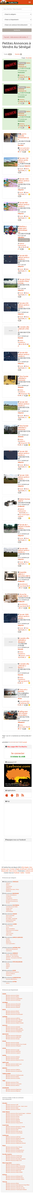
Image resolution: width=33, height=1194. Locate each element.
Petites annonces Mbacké (13, 1007)
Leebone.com (29, 871)
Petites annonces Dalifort (13, 1164)
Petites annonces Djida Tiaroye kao (16, 1166)
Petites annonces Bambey (13, 1005)
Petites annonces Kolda (13, 1042)
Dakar (27, 192)
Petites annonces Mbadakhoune (15, 1030)
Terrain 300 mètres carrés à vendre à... (23, 404)
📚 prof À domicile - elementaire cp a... (23, 136)
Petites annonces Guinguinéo (14, 1031)
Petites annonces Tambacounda (15, 1075)
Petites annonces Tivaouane (14, 1083)
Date (30, 58)
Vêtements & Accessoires (12, 972)
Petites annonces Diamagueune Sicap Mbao (18, 1184)
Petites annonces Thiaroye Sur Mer (16, 1188)
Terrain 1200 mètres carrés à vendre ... (23, 477)
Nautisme (8, 891)
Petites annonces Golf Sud (13, 1136)
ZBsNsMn (20, 387)
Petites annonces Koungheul (14, 1021)
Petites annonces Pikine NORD (15, 1172)
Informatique (9, 911)
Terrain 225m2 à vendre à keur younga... (24, 281)
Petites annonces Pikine (13, 996)
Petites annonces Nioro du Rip (14, 1028)
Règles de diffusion (21, 869)
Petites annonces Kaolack (13, 1026)
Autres (7, 983)
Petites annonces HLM (12, 1129)
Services (21, 75)
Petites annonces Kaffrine (13, 1018)
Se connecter (17, 753)
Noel (7, 968)
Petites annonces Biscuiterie (14, 1128)
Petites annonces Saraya (13, 1038)
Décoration (9, 917)
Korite (7, 963)
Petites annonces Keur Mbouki (14, 1019)
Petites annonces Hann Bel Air (14, 1131)
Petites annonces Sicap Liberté (15, 1122)
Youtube (27, 872)
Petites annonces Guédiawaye (14, 998)
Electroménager (10, 915)
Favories (18, 54)
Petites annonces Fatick (13, 1011)
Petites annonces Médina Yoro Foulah (16, 1044)
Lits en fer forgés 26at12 (23, 595)
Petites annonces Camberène (14, 1155)
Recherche (17, 30)
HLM (21, 344)
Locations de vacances (12, 899)
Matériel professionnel (12, 949)
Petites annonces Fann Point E (14, 1114)
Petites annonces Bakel (13, 1076)
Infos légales (25, 867)
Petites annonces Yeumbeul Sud (15, 1151)
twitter (22, 872)
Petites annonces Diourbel (14, 1004)
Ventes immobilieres (11, 895)
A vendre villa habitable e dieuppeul (23, 640)
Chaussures (9, 975)
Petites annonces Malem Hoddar (15, 1022)
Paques (8, 966)
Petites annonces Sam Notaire (14, 1141)
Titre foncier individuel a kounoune (23, 378)
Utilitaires (8, 887)
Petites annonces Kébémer (14, 1051)
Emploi (8, 938)
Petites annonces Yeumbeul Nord (15, 1150)
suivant (25, 742)
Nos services (13, 871)
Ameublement (23, 584)
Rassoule (20, 338)
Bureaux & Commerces (12, 901)
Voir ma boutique (24, 240)
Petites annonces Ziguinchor (14, 1089)
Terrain (21, 168)
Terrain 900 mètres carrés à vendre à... (23, 204)
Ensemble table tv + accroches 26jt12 (24, 574)
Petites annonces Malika (13, 1148)
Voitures (8, 883)
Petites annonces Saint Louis (14, 1064)
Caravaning (9, 886)
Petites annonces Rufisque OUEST (15, 1179)
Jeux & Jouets (9, 933)
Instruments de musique (12, 930)
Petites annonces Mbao (13, 1183)
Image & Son (9, 908)
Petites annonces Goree (13, 1118)
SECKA (20, 698)
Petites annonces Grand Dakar (15, 1132)
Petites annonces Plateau (13, 1121)
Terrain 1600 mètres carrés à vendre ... (23, 616)
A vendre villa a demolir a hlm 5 (23, 328)
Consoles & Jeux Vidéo (12, 906)
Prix (27, 58)
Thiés (26, 628)
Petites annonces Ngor (13, 1107)
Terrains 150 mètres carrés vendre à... (23, 160)
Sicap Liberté (22, 586)
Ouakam (21, 77)
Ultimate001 (21, 722)
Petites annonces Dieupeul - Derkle (16, 1126)
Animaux (8, 959)
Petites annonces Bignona (13, 1091)
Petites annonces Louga (13, 1049)
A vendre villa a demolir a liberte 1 (23, 665)
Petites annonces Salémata (14, 1037)
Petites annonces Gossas (13, 1012)
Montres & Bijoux (10, 973)
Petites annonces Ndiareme (14, 1140)
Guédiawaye (23, 703)
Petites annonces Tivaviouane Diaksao (17, 1189)
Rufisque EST (24, 393)
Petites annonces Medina (13, 1119)
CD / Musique (9, 925)
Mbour (27, 168)
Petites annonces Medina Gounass (15, 1138)
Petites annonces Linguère (14, 1052)
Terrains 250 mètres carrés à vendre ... (23, 305)
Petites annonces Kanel (13, 1058)
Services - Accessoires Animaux (14, 957)
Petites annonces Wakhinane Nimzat (16, 1143)
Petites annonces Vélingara (14, 1045)
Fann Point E (22, 727)
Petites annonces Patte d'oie (14, 1160)
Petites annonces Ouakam (13, 1109)
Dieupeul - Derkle (25, 655)
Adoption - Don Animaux (12, 956)
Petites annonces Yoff (12, 1104)
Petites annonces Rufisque (14, 1000)
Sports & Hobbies (10, 928)
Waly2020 (27, 166)
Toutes (7, 54)
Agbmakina (21, 237)
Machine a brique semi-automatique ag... (22, 229)
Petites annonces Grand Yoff (14, 1157)
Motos (21, 725)
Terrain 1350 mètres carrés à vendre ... (23, 180)
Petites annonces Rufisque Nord (15, 1177)
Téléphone (8, 909)
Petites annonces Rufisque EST (15, 1176)
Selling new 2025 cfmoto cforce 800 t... (23, 713)
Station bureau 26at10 (24, 500)
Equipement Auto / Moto (12, 889)
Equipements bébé (11, 920)
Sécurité (30, 869)
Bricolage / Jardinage (11, 918)
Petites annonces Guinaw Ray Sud (15, 1169)
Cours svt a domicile (22, 690)
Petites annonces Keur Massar (14, 1147)
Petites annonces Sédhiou (13, 1069)
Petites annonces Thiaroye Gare (15, 1186)
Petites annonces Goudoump (14, 1071)
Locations (8, 896)
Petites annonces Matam (13, 1056)
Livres (7, 927)
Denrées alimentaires (11, 979)
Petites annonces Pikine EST (14, 1170)
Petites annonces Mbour (13, 1085)
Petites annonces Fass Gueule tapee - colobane (19, 1113)
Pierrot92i (20, 145)
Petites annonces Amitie (13, 1116)
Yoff (21, 247)
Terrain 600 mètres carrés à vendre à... (23, 257)
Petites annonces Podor (13, 1065)
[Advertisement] (16, 819)
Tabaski (8, 964)
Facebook (16, 872)
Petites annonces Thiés (13, 1082)
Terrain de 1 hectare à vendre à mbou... (24, 526)
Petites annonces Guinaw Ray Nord (16, 1167)
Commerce (9, 950)
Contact (12, 869)
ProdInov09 (21, 506)
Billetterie (8, 942)
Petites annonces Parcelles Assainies (16, 1158)
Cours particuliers (24, 148)
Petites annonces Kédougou (14, 1035)
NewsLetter (5, 871)
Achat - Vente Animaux (12, 954)
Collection (8, 931)
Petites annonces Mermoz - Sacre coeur (17, 1106)
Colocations (9, 898)
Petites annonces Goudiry (13, 1078)
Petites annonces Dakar (13, 995)
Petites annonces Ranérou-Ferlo (15, 1060)
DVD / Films (9, 934)
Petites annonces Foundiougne (15, 1014)
